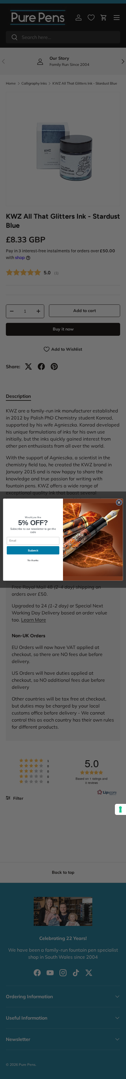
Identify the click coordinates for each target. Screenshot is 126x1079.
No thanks (33, 560)
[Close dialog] (119, 502)
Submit (33, 550)
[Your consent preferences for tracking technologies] (120, 809)
